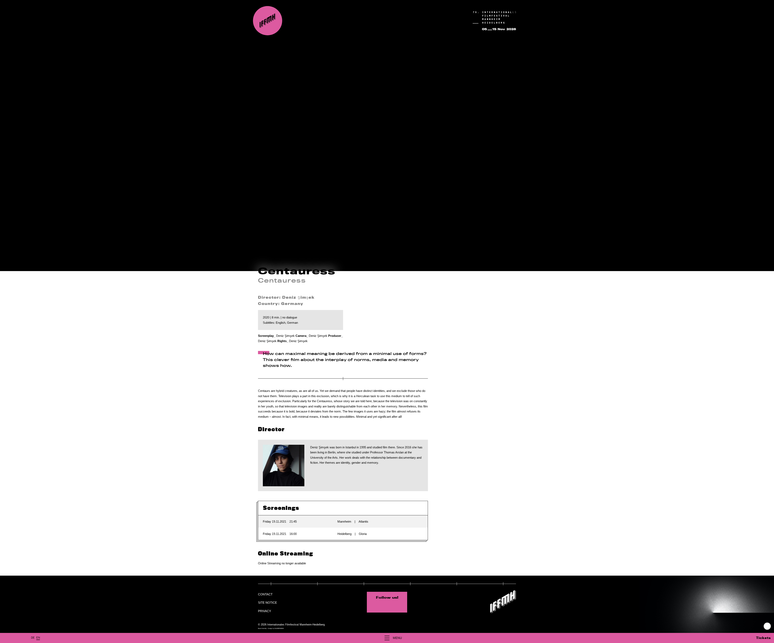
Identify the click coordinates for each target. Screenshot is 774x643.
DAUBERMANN (279, 628)
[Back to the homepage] (267, 20)
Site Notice (267, 602)
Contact (265, 594)
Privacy (264, 611)
